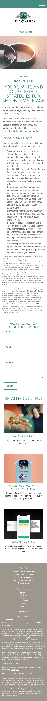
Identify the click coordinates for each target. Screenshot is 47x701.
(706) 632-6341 (25, 31)
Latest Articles (23, 611)
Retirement (23, 592)
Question (8, 362)
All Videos (23, 613)
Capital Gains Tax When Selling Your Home (23, 487)
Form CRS (9, 619)
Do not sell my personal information (16, 659)
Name (9, 331)
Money (23, 606)
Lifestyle (23, 608)
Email (8, 347)
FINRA (13, 670)
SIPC (17, 670)
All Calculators (23, 616)
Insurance (23, 600)
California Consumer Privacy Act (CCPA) (28, 655)
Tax (23, 603)
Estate (23, 598)
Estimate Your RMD (23, 541)
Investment (23, 595)
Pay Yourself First (23, 436)
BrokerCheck (6, 625)
